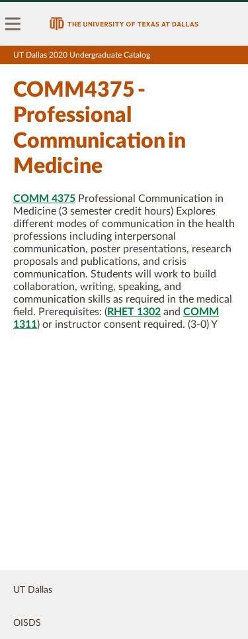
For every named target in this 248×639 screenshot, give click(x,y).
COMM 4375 (44, 198)
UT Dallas (32, 590)
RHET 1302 (134, 312)
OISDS (27, 623)
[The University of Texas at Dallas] (124, 23)
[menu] (13, 24)
